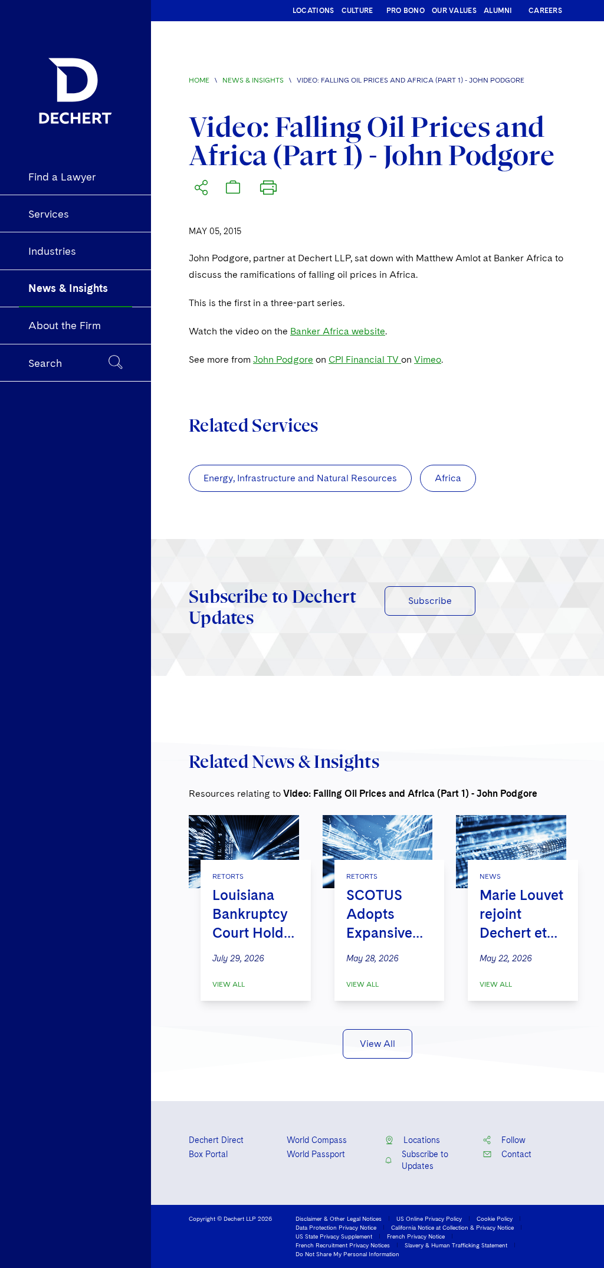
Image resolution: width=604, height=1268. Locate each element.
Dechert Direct (216, 1140)
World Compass (317, 1140)
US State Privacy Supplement (334, 1236)
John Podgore (283, 359)
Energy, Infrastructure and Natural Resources (300, 478)
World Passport (316, 1154)
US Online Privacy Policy (429, 1218)
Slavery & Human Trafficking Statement (456, 1245)
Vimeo (427, 359)
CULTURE (357, 10)
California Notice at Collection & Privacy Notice (452, 1227)
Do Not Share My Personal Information (347, 1253)
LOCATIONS (313, 10)
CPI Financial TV (365, 359)
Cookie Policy (495, 1218)
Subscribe (430, 600)
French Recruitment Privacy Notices (343, 1245)
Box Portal (208, 1154)
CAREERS (545, 10)
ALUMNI (498, 10)
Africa (448, 478)
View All (228, 984)
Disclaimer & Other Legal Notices (339, 1218)
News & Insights (253, 80)
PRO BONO (405, 10)
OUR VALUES (454, 10)
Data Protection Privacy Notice (336, 1227)
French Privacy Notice (416, 1236)
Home (199, 80)
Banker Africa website (337, 331)
